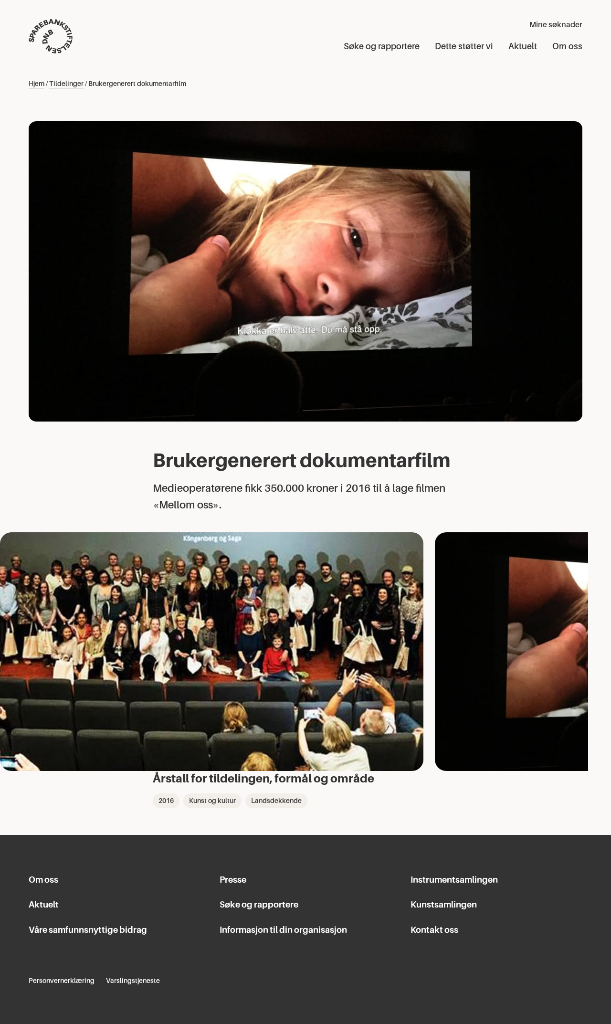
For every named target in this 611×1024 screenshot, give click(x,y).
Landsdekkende (276, 800)
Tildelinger (66, 83)
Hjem (36, 83)
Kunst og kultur (212, 800)
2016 (166, 800)
